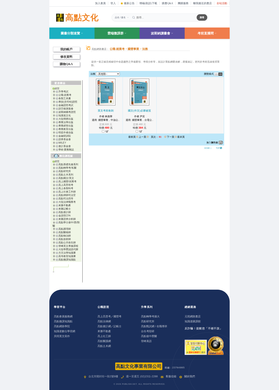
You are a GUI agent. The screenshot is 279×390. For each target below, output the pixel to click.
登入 (113, 3)
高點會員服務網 (63, 316)
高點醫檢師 (64, 232)
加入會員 (100, 3)
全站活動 (222, 3)
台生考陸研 (147, 331)
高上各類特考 (65, 188)
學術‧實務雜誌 (66, 149)
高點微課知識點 (67, 259)
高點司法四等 (65, 198)
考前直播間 (206, 33)
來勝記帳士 (64, 208)
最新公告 (129, 3)
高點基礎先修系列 (68, 164)
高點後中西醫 (149, 336)
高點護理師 (64, 228)
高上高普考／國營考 (109, 316)
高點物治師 (64, 235)
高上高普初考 (65, 184)
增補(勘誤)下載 (148, 3)
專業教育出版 (65, 129)
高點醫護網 (104, 341)
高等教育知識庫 (67, 256)
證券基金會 (64, 139)
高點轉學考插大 (150, 316)
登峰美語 (146, 341)
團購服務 (183, 3)
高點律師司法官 (67, 195)
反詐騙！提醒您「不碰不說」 (204, 328)
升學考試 (63, 91)
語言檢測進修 (65, 108)
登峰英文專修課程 (68, 246)
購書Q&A (167, 3)
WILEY (62, 142)
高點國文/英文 (66, 178)
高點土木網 (104, 346)
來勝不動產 (64, 205)
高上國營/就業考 (67, 181)
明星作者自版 (65, 132)
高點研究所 (64, 171)
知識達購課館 (193, 321)
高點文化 (82, 17)
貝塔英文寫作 (62, 336)
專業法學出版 (65, 122)
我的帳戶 (66, 49)
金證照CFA (64, 215)
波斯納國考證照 (67, 112)
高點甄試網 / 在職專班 (154, 326)
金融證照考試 (65, 105)
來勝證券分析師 (67, 219)
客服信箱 (171, 376)
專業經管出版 (65, 125)
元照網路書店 (193, 316)
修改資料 (66, 56)
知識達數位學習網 (64, 331)
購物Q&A (66, 64)
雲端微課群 (115, 33)
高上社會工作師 (67, 191)
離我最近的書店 (202, 3)
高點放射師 (64, 239)
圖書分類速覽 (70, 33)
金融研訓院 (64, 135)
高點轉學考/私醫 (67, 167)
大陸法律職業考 (67, 202)
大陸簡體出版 (65, 118)
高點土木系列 (65, 174)
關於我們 (189, 376)
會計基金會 (64, 146)
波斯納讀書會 (160, 33)
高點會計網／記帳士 (109, 326)
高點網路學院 (62, 326)
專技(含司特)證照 (67, 101)
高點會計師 (64, 212)
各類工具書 (64, 98)
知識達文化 (64, 115)
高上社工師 (104, 336)
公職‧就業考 (64, 95)
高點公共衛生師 (67, 242)
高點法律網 (104, 321)
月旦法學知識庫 (67, 252)
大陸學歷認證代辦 (68, 249)
